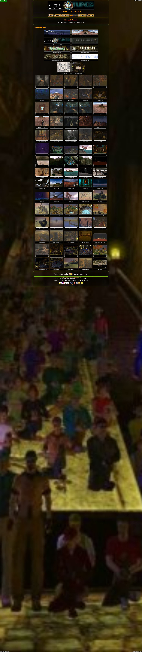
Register (70, 22)
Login (75, 22)
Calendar (65, 15)
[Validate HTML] (75, 283)
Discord (90, 15)
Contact (82, 15)
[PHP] (72, 283)
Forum (57, 15)
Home (50, 15)
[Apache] (63, 283)
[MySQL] (68, 283)
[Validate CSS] (78, 283)
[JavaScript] (82, 283)
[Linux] (60, 283)
